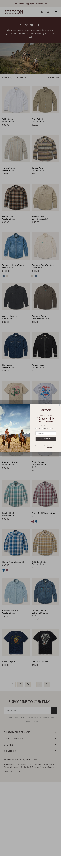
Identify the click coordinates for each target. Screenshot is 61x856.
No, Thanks (46, 443)
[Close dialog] (59, 405)
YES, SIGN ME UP (45, 438)
